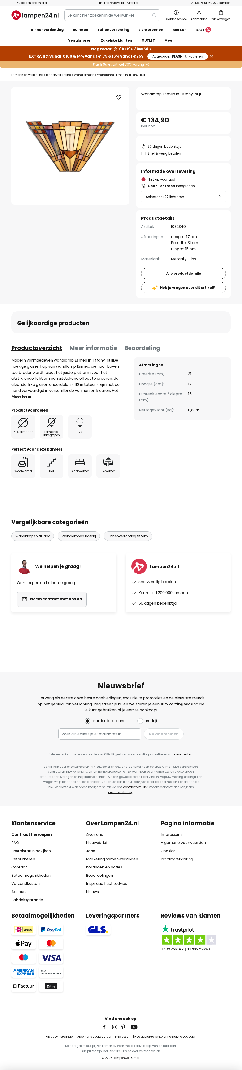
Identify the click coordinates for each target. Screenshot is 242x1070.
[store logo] (35, 15)
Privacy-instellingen (60, 1037)
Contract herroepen (31, 834)
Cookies (168, 851)
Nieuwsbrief (97, 842)
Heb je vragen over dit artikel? (187, 287)
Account (19, 891)
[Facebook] (107, 1027)
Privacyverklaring (177, 859)
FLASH (177, 56)
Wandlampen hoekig (79, 536)
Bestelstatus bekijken (31, 851)
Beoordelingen (99, 875)
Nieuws (92, 891)
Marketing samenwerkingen (112, 859)
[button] (118, 97)
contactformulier (135, 787)
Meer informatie (93, 348)
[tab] (36, 348)
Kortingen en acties (104, 867)
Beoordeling (142, 348)
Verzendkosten (25, 883)
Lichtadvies (116, 883)
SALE (200, 29)
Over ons (94, 834)
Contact (19, 867)
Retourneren (23, 859)
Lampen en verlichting (27, 75)
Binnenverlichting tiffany (128, 536)
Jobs (90, 851)
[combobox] (112, 15)
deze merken (183, 754)
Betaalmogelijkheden (31, 875)
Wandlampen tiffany (32, 536)
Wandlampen (84, 75)
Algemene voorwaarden (183, 842)
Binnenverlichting (58, 75)
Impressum (171, 834)
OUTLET (148, 40)
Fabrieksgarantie (27, 900)
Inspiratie (94, 883)
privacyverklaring (120, 792)
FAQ (15, 842)
